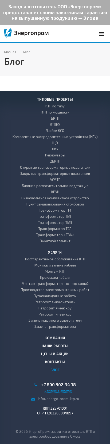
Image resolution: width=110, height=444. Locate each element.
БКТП (55, 118)
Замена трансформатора (55, 326)
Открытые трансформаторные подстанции (55, 167)
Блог (55, 370)
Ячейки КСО (55, 130)
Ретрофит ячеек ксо (55, 314)
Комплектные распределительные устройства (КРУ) (55, 137)
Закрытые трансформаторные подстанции (55, 173)
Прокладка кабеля (55, 277)
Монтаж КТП (55, 271)
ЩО (55, 143)
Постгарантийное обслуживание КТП (55, 259)
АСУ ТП (55, 179)
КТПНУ (55, 124)
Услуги (55, 252)
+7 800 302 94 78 (58, 384)
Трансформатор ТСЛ (55, 229)
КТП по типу (55, 106)
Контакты (55, 362)
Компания (55, 338)
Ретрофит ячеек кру (55, 308)
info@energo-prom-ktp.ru (58, 399)
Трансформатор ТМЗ (55, 222)
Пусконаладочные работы (55, 296)
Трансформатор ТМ (55, 210)
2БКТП (55, 161)
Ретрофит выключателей (55, 302)
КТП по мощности (55, 112)
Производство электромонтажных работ (55, 290)
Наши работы (55, 346)
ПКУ (55, 149)
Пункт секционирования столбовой (55, 204)
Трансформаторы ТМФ (55, 235)
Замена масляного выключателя (55, 320)
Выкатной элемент (55, 241)
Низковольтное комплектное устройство (55, 198)
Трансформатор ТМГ (55, 216)
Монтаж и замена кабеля (55, 265)
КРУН (55, 192)
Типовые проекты (55, 99)
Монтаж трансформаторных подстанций (55, 283)
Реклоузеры (55, 155)
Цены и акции (55, 354)
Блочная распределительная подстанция (55, 186)
